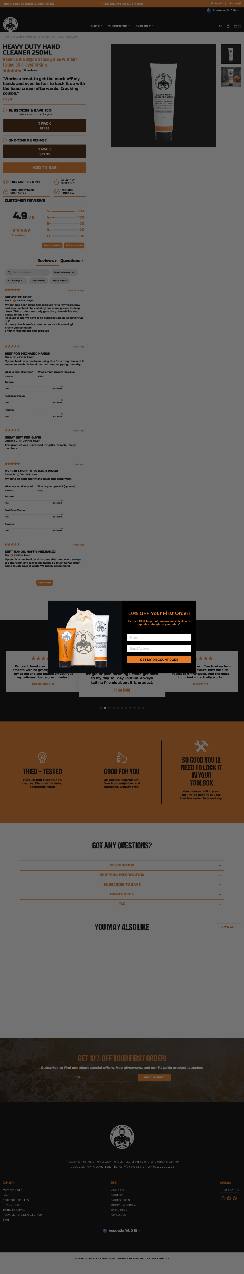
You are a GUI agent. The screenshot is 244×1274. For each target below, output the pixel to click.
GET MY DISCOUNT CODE (159, 659)
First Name (136, 631)
